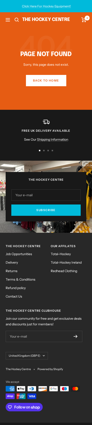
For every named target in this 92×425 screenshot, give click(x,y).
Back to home (46, 80)
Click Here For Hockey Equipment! (46, 6)
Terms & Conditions (20, 279)
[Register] (76, 336)
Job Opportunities (19, 254)
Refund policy (16, 288)
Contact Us (14, 296)
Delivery (12, 262)
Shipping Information (52, 139)
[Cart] (83, 19)
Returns (11, 271)
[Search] (17, 20)
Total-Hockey (61, 254)
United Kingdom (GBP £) (24, 355)
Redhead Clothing (64, 271)
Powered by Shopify (50, 369)
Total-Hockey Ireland (66, 262)
